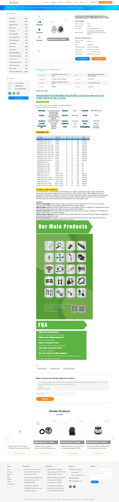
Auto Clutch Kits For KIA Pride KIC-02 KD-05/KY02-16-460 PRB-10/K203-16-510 (32, 472)
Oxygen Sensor (18, 24)
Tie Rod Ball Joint (18, 40)
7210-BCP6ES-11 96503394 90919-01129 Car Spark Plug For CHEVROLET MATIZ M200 (55, 488)
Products (9, 472)
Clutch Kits (18, 18)
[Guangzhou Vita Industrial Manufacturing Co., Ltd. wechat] (18, 93)
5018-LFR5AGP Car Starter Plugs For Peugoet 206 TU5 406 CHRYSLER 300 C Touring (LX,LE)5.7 (56, 472)
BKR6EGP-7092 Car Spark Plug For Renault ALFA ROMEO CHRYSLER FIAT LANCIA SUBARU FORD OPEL (56, 480)
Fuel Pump (18, 31)
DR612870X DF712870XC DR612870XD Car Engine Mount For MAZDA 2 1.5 (18, 448)
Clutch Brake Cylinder (18, 56)
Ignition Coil (18, 27)
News (8, 476)
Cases (9, 481)
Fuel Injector (18, 43)
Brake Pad (18, 46)
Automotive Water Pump (18, 71)
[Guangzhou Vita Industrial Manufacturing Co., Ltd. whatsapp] (14, 93)
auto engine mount (55, 368)
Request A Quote (105, 2)
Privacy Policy (11, 484)
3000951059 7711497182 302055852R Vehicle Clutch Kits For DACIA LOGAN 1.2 (33, 488)
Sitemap (9, 479)
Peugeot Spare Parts (18, 62)
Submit (45, 399)
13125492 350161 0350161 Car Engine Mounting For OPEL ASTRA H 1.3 (98, 448)
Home (9, 469)
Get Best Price (82, 58)
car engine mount (42, 368)
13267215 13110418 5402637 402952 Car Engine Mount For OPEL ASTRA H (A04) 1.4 (44, 448)
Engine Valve (18, 68)
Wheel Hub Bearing (18, 52)
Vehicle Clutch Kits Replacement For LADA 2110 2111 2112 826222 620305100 (33, 480)
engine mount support (69, 368)
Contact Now (18, 98)
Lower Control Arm (18, 37)
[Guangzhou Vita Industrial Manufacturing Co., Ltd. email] (9, 93)
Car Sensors (18, 49)
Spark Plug (18, 21)
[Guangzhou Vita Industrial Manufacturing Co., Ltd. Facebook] (70, 486)
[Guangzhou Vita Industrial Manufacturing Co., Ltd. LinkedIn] (74, 486)
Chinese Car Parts (18, 65)
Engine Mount (18, 59)
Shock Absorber (18, 34)
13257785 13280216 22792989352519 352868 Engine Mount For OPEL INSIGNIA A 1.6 (71, 448)
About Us (9, 474)
